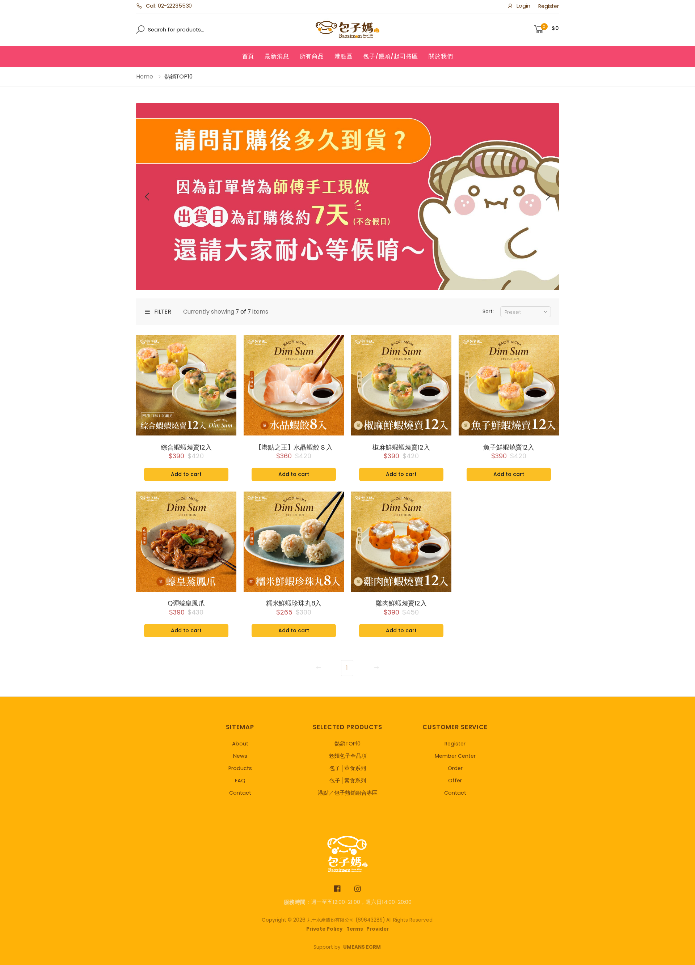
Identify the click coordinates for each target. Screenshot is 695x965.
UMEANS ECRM (362, 947)
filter (162, 312)
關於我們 (441, 56)
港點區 (343, 56)
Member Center (455, 756)
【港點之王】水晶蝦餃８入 (294, 447)
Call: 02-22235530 (169, 5)
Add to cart (186, 474)
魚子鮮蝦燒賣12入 (508, 447)
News (240, 756)
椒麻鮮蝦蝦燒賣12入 (401, 447)
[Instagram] (358, 889)
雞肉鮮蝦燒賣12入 (401, 603)
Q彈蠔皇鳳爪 (186, 603)
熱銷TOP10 (347, 743)
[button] (147, 196)
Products (240, 768)
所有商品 (312, 56)
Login (523, 5)
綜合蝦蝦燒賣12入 (186, 447)
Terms (354, 929)
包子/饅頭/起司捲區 (390, 56)
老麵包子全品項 (348, 756)
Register (548, 6)
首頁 (248, 56)
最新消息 (277, 56)
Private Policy (324, 929)
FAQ (240, 780)
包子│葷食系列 (347, 768)
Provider (377, 929)
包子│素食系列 (347, 780)
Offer (455, 780)
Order (455, 768)
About (240, 743)
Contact (240, 792)
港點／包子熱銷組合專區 (348, 792)
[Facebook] (337, 889)
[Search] (138, 29)
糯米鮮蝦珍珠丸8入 (293, 603)
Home (144, 76)
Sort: (488, 311)
